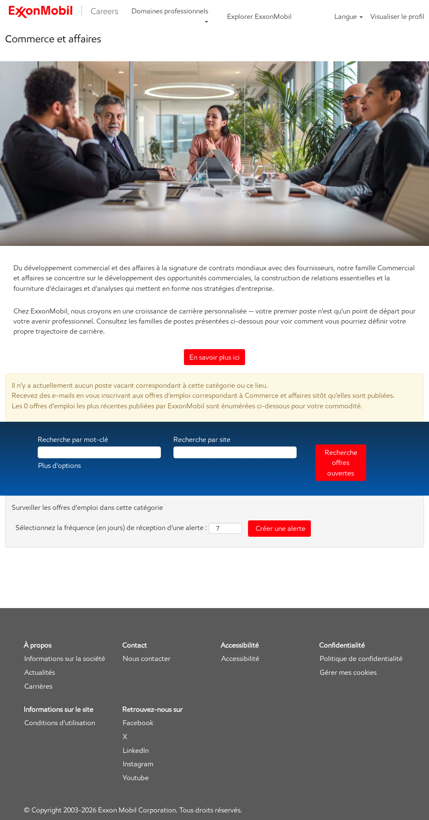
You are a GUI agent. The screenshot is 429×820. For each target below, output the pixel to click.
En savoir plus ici (214, 357)
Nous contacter (147, 659)
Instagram (138, 764)
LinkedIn (136, 751)
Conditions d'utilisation (59, 723)
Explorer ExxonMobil (259, 16)
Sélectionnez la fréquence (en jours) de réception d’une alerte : (111, 527)
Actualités (39, 672)
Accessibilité (240, 659)
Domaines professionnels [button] (170, 11)
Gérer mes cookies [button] (348, 672)
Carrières (38, 686)
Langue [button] (346, 16)
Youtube (136, 778)
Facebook (138, 723)
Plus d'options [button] (59, 465)
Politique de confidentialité (361, 659)
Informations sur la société (64, 659)
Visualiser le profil (397, 16)
